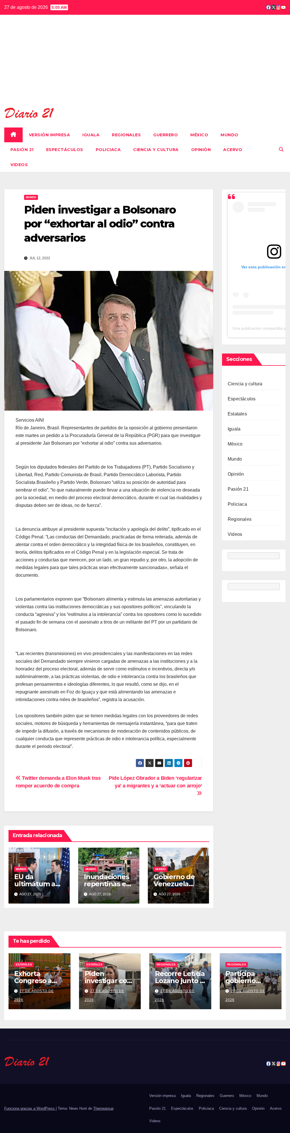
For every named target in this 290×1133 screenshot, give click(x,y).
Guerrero (165, 134)
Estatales (237, 413)
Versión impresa (49, 134)
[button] (281, 149)
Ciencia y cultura (156, 149)
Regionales (126, 134)
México (199, 134)
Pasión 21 (22, 149)
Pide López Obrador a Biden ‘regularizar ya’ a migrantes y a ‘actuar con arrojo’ (155, 782)
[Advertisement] (145, 64)
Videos (19, 164)
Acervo (232, 149)
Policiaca (108, 149)
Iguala (90, 134)
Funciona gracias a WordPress (30, 1108)
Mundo (229, 134)
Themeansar (103, 1108)
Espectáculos (64, 149)
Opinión (201, 149)
